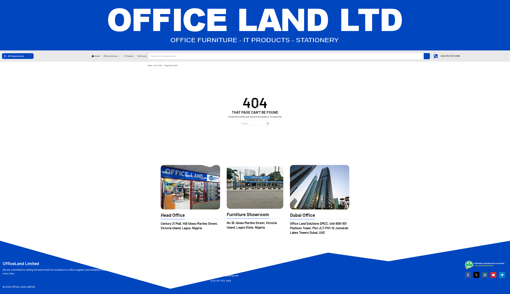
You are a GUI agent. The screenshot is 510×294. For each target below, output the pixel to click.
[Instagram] (485, 275)
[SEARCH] (267, 123)
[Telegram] (502, 275)
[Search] (427, 56)
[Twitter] (476, 275)
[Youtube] (493, 275)
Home (150, 65)
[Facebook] (468, 275)
